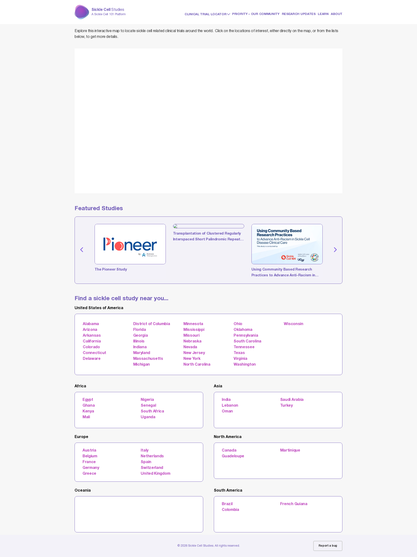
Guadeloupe (233, 456)
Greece (89, 473)
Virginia (240, 359)
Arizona (90, 330)
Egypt (88, 400)
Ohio (238, 324)
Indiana (140, 347)
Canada (229, 450)
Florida (139, 330)
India (226, 400)
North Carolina (196, 364)
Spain (146, 462)
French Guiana (293, 504)
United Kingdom (155, 473)
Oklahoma (243, 330)
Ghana (89, 405)
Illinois (139, 341)
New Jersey (194, 353)
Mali (86, 417)
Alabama (91, 324)
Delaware (92, 359)
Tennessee (244, 347)
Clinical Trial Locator (205, 14)
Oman (227, 411)
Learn (323, 14)
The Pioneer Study (111, 269)
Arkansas (92, 335)
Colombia (230, 510)
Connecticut (94, 353)
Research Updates (299, 14)
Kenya (88, 411)
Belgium (90, 456)
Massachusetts (148, 359)
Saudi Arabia (292, 400)
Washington (245, 364)
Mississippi (193, 330)
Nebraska (192, 341)
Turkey (286, 405)
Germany (91, 468)
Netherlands (152, 456)
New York (192, 359)
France (89, 462)
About (336, 14)
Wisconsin (293, 324)
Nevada (190, 347)
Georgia (140, 335)
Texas (239, 353)
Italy (144, 450)
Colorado (91, 347)
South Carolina (247, 341)
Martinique (290, 450)
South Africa (152, 411)
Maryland (141, 353)
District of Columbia (151, 324)
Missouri (191, 335)
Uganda (148, 417)
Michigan (141, 364)
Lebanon (230, 405)
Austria (89, 450)
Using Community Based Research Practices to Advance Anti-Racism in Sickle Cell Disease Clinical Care (283, 273)
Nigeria (147, 400)
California (92, 341)
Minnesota (193, 324)
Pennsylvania (246, 335)
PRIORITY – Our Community (255, 14)
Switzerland (152, 468)
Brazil (227, 504)
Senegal (148, 405)
